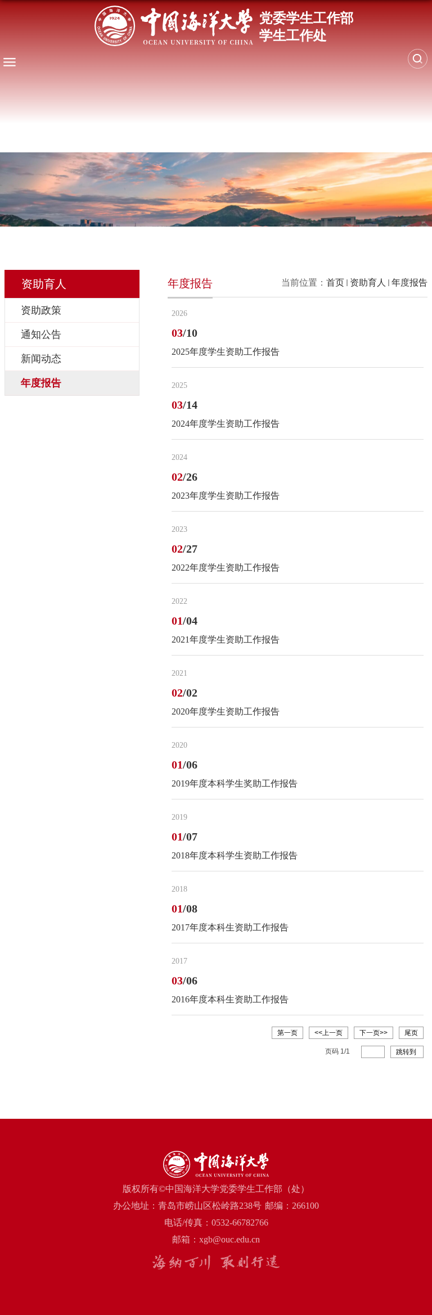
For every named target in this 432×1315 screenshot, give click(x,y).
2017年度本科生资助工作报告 (230, 927)
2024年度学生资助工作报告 (226, 423)
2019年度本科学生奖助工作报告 (235, 783)
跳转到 (407, 1052)
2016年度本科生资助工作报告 (230, 999)
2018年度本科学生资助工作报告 (235, 855)
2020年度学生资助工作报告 (226, 711)
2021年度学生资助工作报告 (226, 639)
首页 (335, 282)
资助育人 (368, 282)
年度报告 (410, 282)
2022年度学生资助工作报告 (226, 567)
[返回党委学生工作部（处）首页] (224, 26)
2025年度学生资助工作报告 (226, 351)
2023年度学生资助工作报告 (226, 495)
